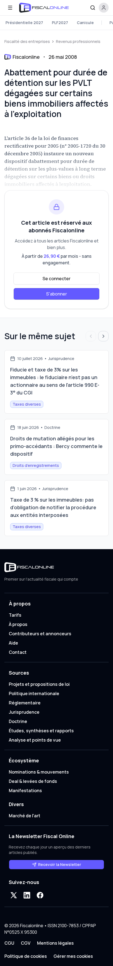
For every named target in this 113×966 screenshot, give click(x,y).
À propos (18, 624)
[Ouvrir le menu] (10, 7)
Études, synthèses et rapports (41, 731)
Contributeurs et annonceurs (40, 634)
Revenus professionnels (78, 41)
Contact (18, 652)
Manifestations (25, 791)
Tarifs (15, 615)
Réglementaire (25, 703)
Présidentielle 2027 (24, 22)
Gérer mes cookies (73, 956)
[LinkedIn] (27, 895)
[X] (14, 895)
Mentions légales (55, 943)
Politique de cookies (25, 956)
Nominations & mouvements (39, 772)
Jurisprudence (24, 712)
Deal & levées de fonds (33, 781)
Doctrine (18, 721)
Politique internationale (34, 693)
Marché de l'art (24, 816)
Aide (13, 643)
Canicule (85, 22)
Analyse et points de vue (35, 740)
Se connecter (56, 279)
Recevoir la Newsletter (59, 864)
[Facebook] (40, 895)
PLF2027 (60, 22)
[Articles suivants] (103, 336)
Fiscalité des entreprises (27, 41)
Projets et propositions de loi (39, 684)
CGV (25, 943)
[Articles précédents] (91, 336)
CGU (9, 943)
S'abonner (56, 294)
